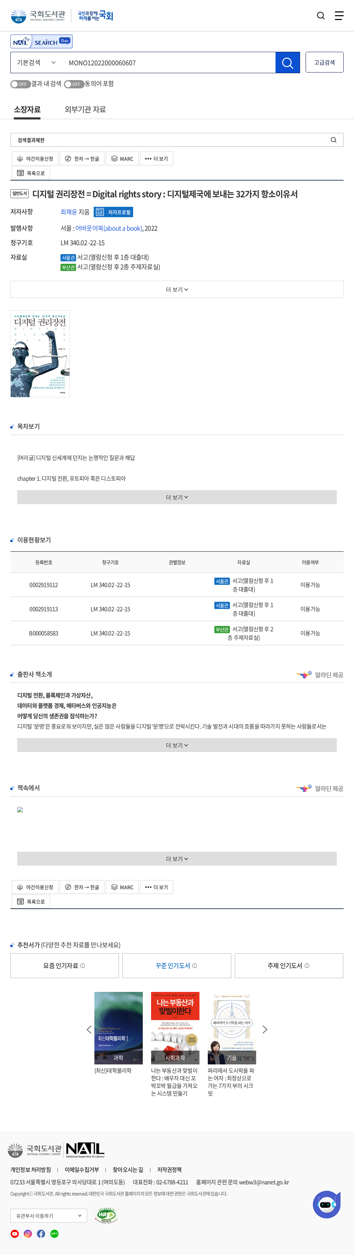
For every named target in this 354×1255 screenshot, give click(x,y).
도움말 (82, 965)
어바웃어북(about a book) (108, 228)
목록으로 (35, 173)
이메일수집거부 (82, 1169)
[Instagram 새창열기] (28, 1231)
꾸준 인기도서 (174, 965)
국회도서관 (38, 15)
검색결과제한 (31, 139)
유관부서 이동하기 (34, 1215)
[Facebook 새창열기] (41, 1231)
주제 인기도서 (286, 965)
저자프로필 (119, 212)
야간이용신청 (39, 158)
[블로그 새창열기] (54, 1231)
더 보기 (160, 158)
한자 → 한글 (86, 158)
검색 (320, 15)
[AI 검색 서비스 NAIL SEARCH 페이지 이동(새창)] (41, 41)
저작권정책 (169, 1169)
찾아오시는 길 (128, 1169)
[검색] (288, 62)
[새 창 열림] (107, 1215)
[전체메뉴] (339, 15)
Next (265, 1029)
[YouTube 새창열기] (15, 1231)
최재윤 (68, 211)
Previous (89, 1029)
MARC (126, 158)
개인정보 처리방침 (30, 1169)
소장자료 (27, 109)
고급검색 (324, 62)
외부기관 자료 (85, 109)
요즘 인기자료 (61, 965)
